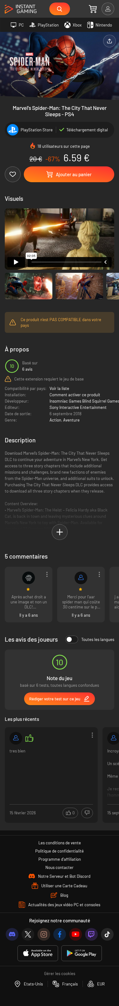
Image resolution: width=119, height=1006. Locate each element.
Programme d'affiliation (59, 859)
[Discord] (12, 934)
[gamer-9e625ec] (16, 738)
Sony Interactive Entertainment (78, 407)
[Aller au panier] (93, 9)
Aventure (71, 419)
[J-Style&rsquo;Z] (28, 578)
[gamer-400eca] (81, 578)
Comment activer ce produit (75, 394)
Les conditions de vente (59, 842)
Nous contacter (59, 867)
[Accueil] (20, 9)
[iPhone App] (37, 953)
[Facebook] (59, 934)
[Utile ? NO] (87, 813)
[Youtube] (75, 934)
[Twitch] (91, 934)
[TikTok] (107, 934)
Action (55, 419)
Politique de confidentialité (59, 850)
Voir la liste (59, 388)
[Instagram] (43, 934)
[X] (28, 934)
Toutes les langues (97, 639)
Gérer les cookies (59, 973)
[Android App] (81, 953)
